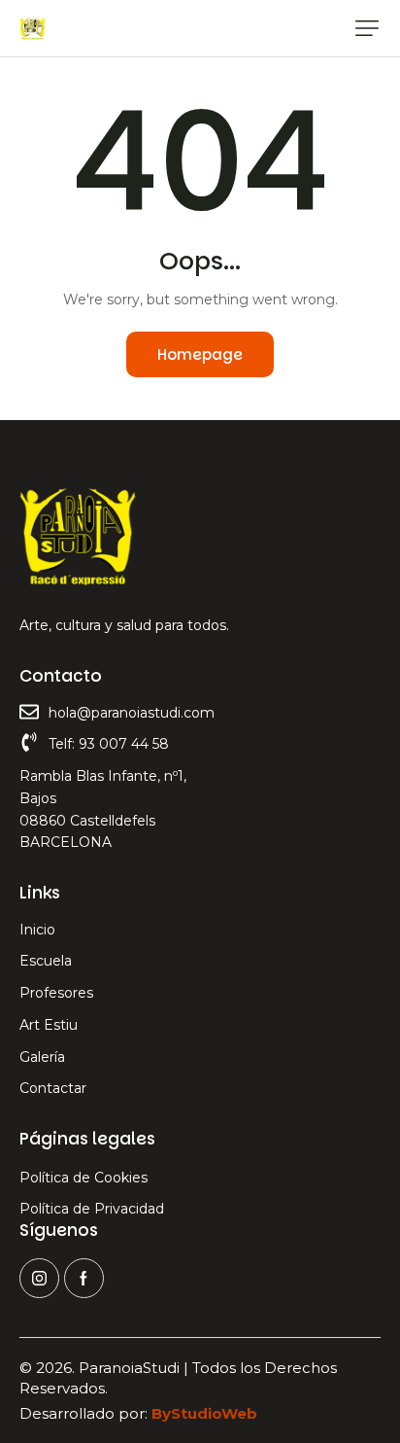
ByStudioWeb (204, 1413)
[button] (367, 28)
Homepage (200, 354)
